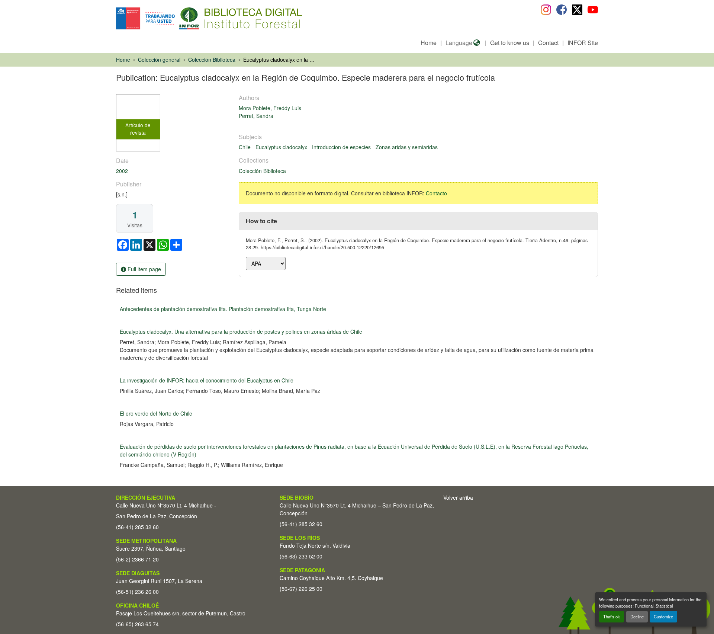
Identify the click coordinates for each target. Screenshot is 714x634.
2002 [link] (122, 170)
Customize (663, 616)
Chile (245, 147)
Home (429, 42)
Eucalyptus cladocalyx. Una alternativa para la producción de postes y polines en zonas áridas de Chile (241, 331)
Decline (637, 616)
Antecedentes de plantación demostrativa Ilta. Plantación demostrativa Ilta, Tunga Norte (223, 309)
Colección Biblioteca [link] (211, 59)
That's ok (611, 616)
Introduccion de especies (342, 147)
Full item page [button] (143, 269)
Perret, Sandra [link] (256, 115)
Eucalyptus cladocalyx (282, 147)
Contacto (436, 193)
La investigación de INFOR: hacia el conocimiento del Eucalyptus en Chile (206, 380)
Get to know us (509, 42)
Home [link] (123, 59)
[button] (177, 18)
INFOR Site (582, 42)
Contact (548, 42)
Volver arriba (458, 497)
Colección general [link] (159, 59)
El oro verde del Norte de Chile (156, 413)
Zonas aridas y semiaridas (407, 147)
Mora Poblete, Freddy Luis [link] (270, 108)
